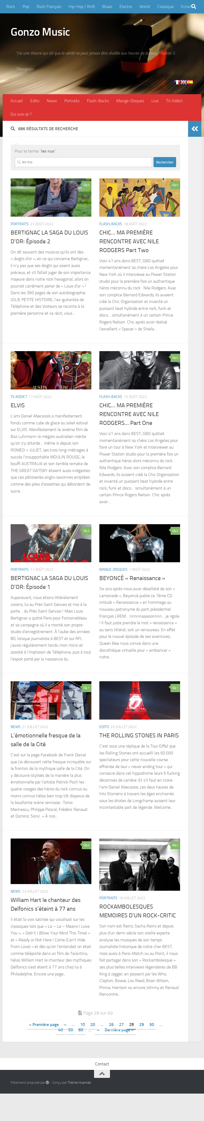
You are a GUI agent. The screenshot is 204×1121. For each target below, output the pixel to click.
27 (121, 1024)
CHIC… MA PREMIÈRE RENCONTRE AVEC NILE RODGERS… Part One (129, 414)
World (144, 6)
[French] (177, 82)
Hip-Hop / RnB (82, 6)
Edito (34, 100)
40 (60, 1029)
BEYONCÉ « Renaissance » (132, 578)
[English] (183, 82)
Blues (107, 6)
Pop (26, 6)
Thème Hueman (79, 1083)
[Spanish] (190, 82)
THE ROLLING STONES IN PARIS (139, 735)
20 (92, 1024)
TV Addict (174, 100)
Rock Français (49, 6)
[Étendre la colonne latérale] (194, 129)
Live (155, 100)
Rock (10, 6)
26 (111, 1024)
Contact (102, 1063)
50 (70, 1029)
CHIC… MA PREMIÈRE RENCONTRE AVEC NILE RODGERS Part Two (129, 241)
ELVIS (18, 405)
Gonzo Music (40, 32)
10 (82, 1024)
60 (80, 1029)
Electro (126, 6)
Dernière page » (119, 1029)
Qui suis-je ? (21, 114)
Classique (165, 6)
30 (151, 1024)
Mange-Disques (130, 100)
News (52, 100)
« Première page (44, 1024)
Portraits (71, 100)
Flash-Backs (98, 100)
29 (141, 1024)
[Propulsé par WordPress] (47, 1082)
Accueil (16, 100)
